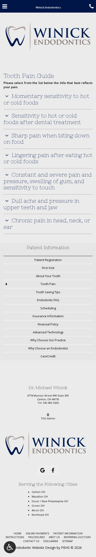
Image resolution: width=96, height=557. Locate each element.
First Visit (48, 268)
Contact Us (31, 541)
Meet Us (54, 537)
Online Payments (37, 533)
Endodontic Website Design (35, 547)
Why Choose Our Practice (48, 340)
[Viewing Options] (9, 547)
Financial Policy (48, 324)
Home (17, 533)
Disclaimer (50, 541)
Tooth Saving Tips (48, 292)
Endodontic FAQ (48, 300)
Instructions (15, 537)
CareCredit (48, 356)
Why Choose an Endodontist (48, 348)
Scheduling (48, 308)
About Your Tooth (48, 276)
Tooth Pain (48, 284)
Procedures (36, 537)
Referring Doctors (77, 537)
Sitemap (67, 541)
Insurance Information (48, 316)
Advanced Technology (48, 332)
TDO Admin (48, 418)
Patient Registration (48, 260)
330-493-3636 (51, 402)
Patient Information (48, 247)
